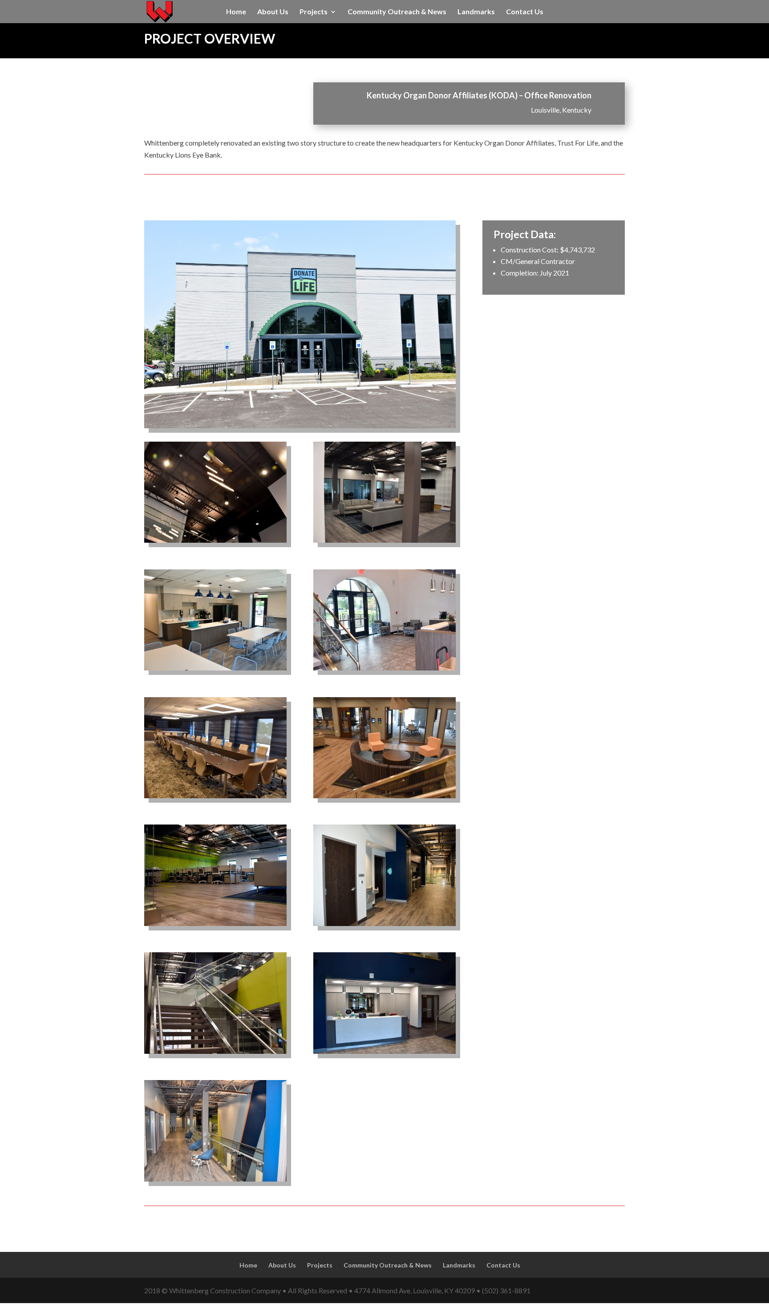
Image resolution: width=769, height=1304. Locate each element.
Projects (314, 12)
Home (236, 12)
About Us (272, 12)
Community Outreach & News (397, 12)
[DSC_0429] (215, 542)
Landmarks (476, 12)
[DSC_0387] (215, 1181)
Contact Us (524, 12)
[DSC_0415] (215, 798)
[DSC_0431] (384, 670)
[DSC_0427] (384, 1053)
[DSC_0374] (384, 926)
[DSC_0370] (215, 670)
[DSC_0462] (215, 926)
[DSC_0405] (384, 542)
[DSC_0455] (215, 1053)
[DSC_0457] (384, 798)
